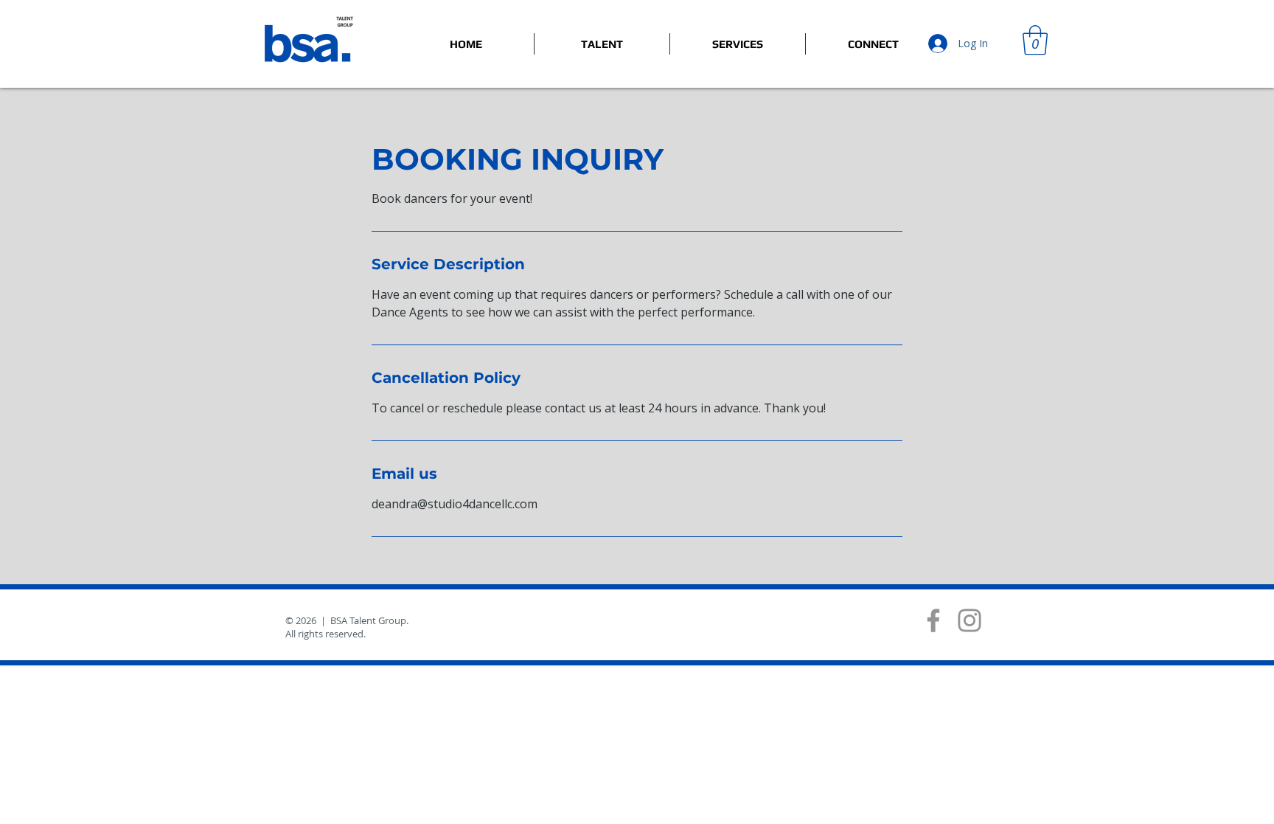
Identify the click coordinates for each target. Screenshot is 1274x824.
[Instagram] (969, 620)
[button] (1035, 40)
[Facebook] (933, 620)
